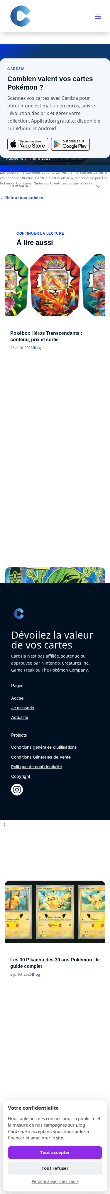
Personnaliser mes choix (55, 1181)
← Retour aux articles (21, 197)
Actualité (19, 717)
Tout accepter (55, 1152)
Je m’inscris (22, 707)
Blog (37, 347)
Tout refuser (55, 1168)
